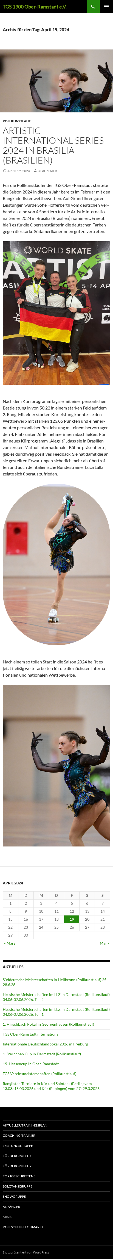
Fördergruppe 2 (17, 1166)
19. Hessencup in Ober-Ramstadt (31, 1063)
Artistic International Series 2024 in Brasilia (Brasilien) (53, 145)
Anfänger (11, 1207)
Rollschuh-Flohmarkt (23, 1227)
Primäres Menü (106, 6)
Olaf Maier (47, 171)
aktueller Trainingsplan (25, 1125)
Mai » (104, 943)
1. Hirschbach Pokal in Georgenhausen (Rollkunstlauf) (48, 1024)
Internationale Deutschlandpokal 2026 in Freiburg (45, 1044)
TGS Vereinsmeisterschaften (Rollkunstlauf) (39, 1073)
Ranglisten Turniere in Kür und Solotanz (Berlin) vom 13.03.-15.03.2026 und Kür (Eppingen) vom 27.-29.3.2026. (51, 1086)
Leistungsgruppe (18, 1146)
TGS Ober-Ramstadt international (31, 1034)
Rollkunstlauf (17, 121)
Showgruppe (14, 1196)
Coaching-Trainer (19, 1135)
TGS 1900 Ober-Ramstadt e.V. (35, 7)
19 (72, 919)
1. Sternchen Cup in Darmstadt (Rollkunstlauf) (42, 1054)
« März (9, 943)
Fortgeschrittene (19, 1176)
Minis (7, 1217)
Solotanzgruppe (17, 1186)
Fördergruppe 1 (17, 1156)
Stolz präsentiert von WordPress (26, 1252)
